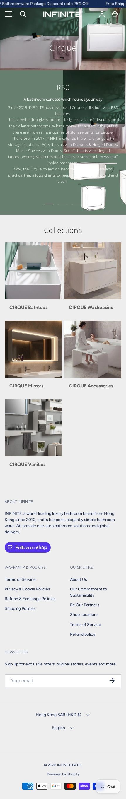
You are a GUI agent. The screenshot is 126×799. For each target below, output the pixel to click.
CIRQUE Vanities (27, 464)
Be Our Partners (84, 604)
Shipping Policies (20, 608)
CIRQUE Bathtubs (28, 307)
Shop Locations (84, 614)
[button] (22, 14)
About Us (78, 579)
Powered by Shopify (63, 774)
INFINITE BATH (69, 765)
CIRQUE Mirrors (26, 386)
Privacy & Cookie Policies (27, 589)
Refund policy (82, 634)
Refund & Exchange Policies (30, 598)
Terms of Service (20, 579)
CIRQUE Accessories (91, 386)
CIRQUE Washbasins (91, 307)
